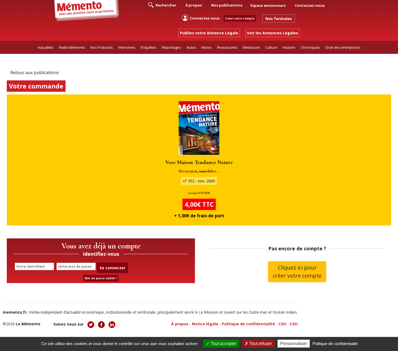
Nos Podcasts (101, 47)
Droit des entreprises (342, 47)
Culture (271, 47)
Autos (191, 47)
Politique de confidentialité (248, 323)
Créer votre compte (240, 18)
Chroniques (310, 47)
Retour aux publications (34, 73)
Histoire (289, 47)
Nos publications (226, 5)
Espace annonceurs (268, 5)
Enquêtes (148, 47)
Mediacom (251, 47)
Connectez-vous (205, 18)
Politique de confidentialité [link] (335, 343)
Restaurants (227, 47)
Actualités (46, 47)
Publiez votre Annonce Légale (209, 32)
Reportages (171, 47)
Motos (206, 47)
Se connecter (112, 267)
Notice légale (205, 323)
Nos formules (278, 18)
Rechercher (165, 5)
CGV (282, 323)
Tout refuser (260, 343)
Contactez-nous (310, 5)
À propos (193, 5)
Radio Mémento (72, 47)
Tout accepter (223, 343)
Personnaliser (293, 343)
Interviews (126, 47)
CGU (294, 323)
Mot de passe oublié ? (101, 278)
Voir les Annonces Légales (272, 32)
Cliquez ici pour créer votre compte (297, 271)
